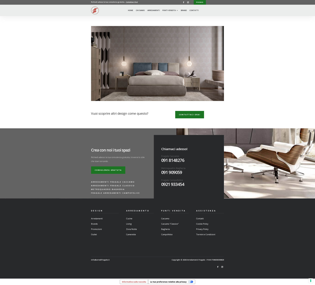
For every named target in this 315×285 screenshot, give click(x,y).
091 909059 (171, 172)
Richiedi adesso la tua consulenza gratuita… (114, 2)
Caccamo (165, 218)
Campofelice (167, 234)
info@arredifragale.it (100, 260)
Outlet (94, 234)
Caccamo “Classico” (170, 224)
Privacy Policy (202, 229)
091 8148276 (172, 160)
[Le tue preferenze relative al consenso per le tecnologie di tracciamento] (310, 280)
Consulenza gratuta (108, 170)
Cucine (129, 218)
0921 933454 (172, 184)
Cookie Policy (202, 224)
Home (130, 10)
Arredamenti (153, 10)
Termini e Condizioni (205, 234)
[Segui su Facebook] (183, 2)
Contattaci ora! (189, 114)
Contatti (194, 10)
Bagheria (165, 229)
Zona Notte (131, 229)
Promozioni (96, 229)
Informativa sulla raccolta (134, 282)
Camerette (131, 234)
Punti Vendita (169, 10)
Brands (94, 224)
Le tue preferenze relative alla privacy (168, 282)
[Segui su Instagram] (188, 2)
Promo (199, 2)
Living (129, 224)
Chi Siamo (140, 10)
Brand (184, 10)
